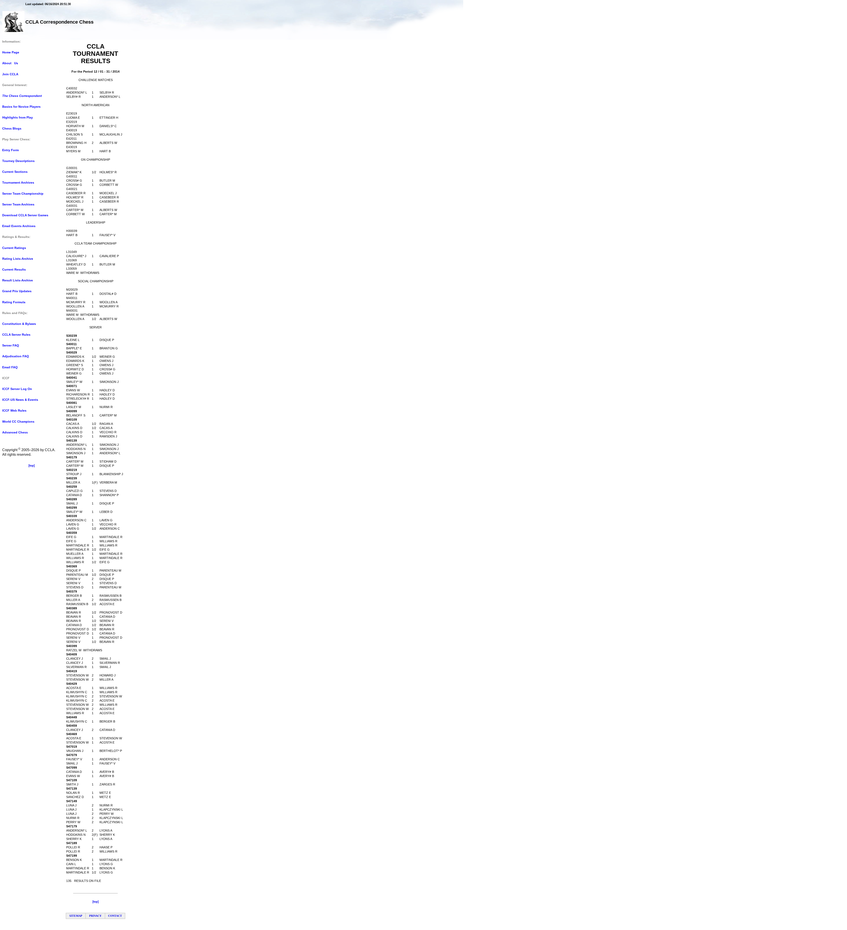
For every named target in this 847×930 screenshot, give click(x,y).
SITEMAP (75, 915)
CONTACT (115, 915)
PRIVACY (95, 915)
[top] (31, 465)
